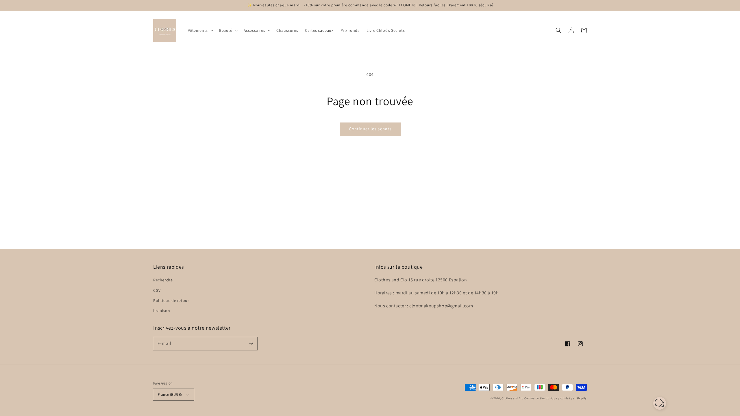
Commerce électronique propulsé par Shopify (555, 398)
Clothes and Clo (512, 398)
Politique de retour (171, 300)
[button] (200, 30)
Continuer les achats (370, 128)
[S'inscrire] (251, 343)
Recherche (163, 280)
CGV (157, 290)
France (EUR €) (170, 394)
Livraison (161, 310)
